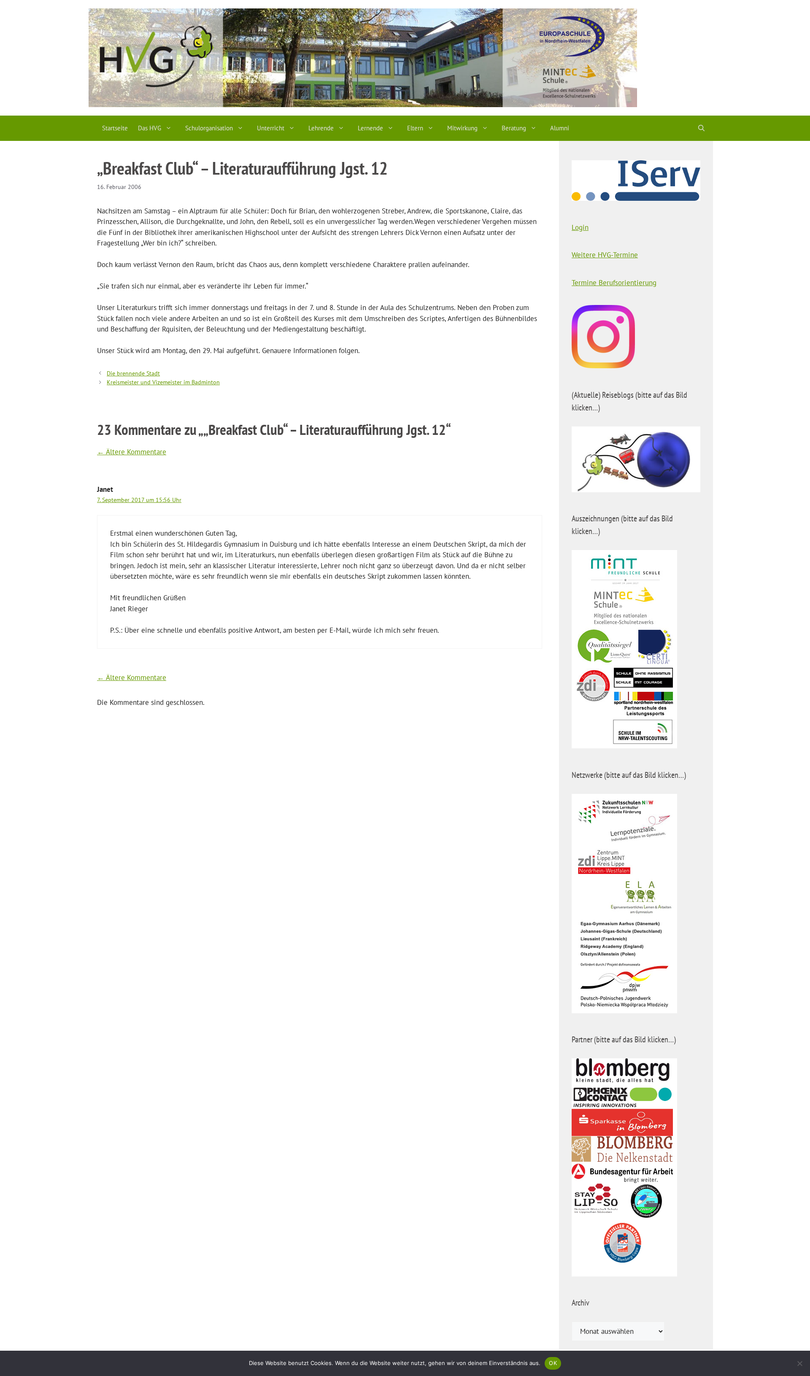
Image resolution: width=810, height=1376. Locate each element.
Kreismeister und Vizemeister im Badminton (163, 382)
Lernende (370, 128)
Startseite (115, 128)
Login (580, 227)
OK (553, 1363)
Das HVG (149, 128)
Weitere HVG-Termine (605, 254)
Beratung (514, 128)
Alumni (559, 128)
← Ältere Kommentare (131, 451)
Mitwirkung (462, 128)
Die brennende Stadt (133, 373)
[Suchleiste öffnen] (701, 128)
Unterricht (270, 128)
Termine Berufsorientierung (614, 282)
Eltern (415, 128)
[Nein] (799, 1363)
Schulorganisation (209, 128)
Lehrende (321, 128)
